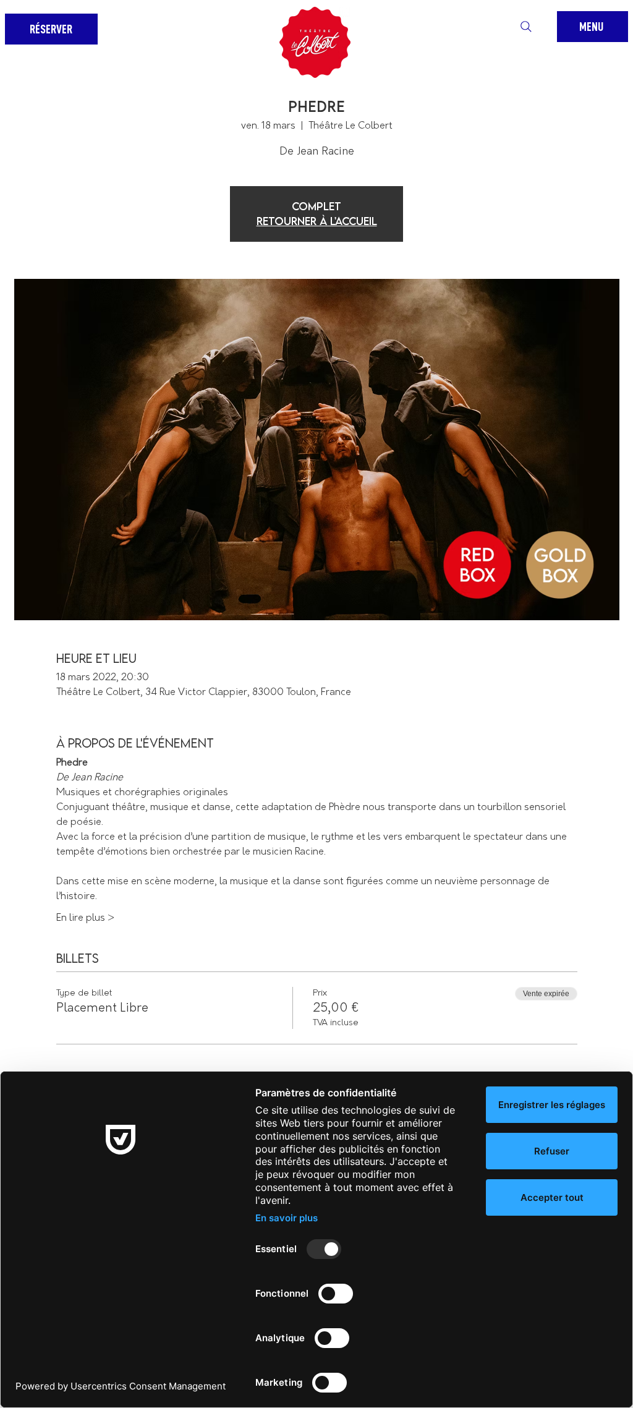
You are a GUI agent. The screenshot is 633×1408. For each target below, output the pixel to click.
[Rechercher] (526, 27)
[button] (592, 26)
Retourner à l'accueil (317, 221)
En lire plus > (85, 918)
